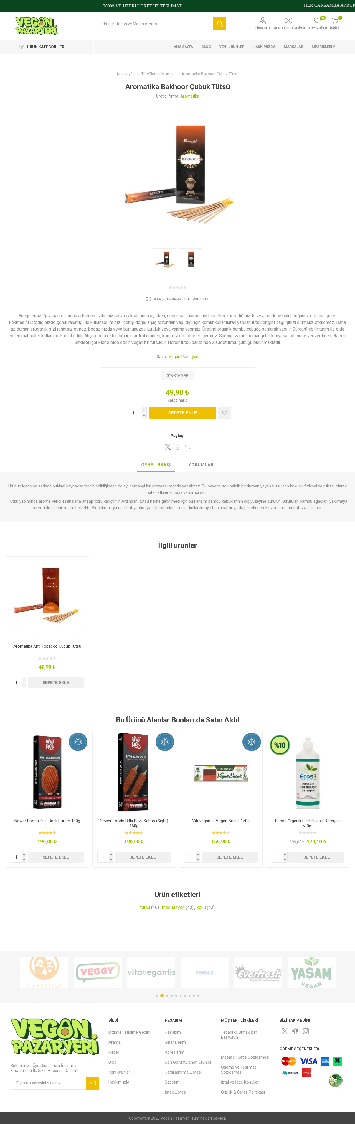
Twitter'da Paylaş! (168, 447)
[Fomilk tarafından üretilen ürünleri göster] (157, 972)
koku (201, 907)
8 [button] (189, 996)
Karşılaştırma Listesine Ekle (181, 299)
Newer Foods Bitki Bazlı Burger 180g (47, 820)
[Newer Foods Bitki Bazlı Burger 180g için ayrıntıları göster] (47, 772)
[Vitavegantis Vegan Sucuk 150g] (220, 772)
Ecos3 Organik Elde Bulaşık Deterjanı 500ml (308, 823)
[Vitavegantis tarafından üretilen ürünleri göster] (104, 972)
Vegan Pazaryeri (183, 356)
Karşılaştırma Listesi (289, 27)
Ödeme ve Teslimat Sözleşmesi (238, 1070)
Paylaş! (177, 435)
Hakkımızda (118, 1082)
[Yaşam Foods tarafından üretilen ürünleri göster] (264, 972)
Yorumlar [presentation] (201, 464)
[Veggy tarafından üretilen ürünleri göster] (50, 972)
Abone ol (92, 1083)
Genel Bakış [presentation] (156, 464)
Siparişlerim (175, 1042)
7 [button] (185, 996)
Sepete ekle (182, 412)
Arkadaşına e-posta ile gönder (187, 447)
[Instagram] (305, 1031)
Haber (113, 1052)
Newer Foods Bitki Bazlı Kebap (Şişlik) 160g (134, 823)
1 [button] (157, 996)
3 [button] (166, 995)
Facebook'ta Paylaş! (177, 447)
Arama (219, 23)
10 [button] (198, 996)
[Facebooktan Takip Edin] (295, 1031)
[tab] (156, 465)
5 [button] (176, 996)
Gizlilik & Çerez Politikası (243, 1092)
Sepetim (172, 1082)
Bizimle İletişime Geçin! (129, 1032)
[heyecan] (284, 1031)
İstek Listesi (176, 1092)
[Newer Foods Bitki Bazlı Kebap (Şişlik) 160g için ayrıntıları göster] (134, 772)
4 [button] (172, 996)
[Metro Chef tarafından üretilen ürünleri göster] (318, 972)
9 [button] (194, 996)
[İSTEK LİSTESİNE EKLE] (224, 413)
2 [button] (161, 996)
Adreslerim (174, 1052)
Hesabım (262, 27)
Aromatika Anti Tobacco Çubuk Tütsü (47, 646)
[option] (50, 972)
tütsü (145, 907)
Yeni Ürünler (119, 1072)
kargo (173, 400)
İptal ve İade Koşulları (240, 1082)
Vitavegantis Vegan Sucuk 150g (221, 820)
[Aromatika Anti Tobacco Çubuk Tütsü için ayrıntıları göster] (47, 598)
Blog (112, 1062)
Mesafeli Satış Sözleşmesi (245, 1057)
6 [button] (180, 996)
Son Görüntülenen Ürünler (188, 1062)
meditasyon (173, 907)
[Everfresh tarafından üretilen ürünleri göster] (211, 972)
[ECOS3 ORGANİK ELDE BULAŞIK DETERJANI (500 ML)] (307, 772)
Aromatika (189, 96)
